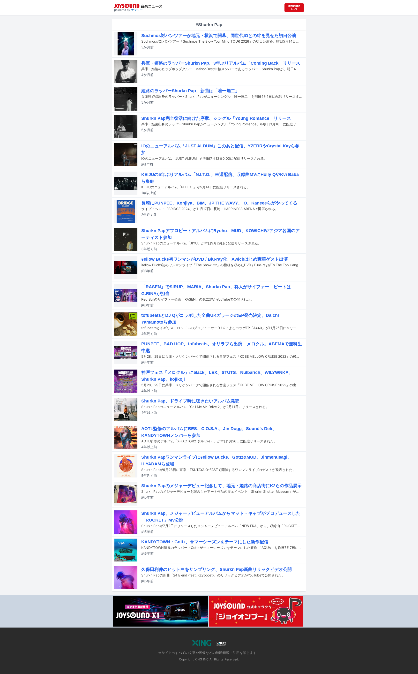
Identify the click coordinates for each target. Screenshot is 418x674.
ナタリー (137, 10)
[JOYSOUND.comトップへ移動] (294, 7)
